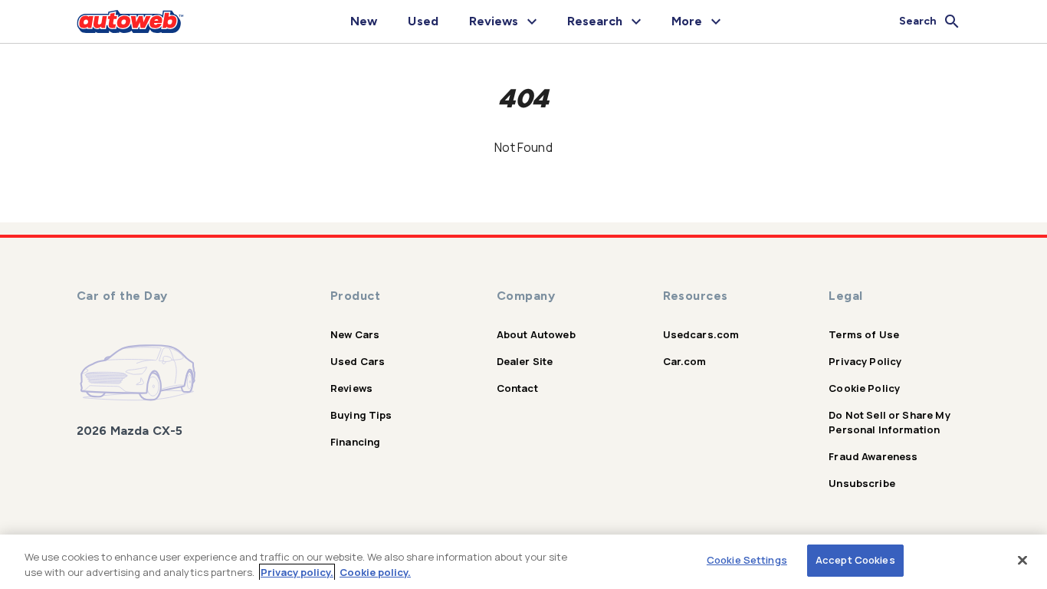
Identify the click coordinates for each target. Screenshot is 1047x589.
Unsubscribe (862, 483)
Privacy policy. (297, 572)
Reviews (351, 388)
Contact (517, 388)
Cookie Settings (747, 560)
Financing (355, 442)
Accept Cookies (855, 560)
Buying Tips (361, 415)
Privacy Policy (865, 361)
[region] (523, 562)
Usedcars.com (701, 334)
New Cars (354, 334)
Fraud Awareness (873, 456)
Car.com (685, 361)
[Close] (1022, 560)
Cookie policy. (375, 572)
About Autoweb (536, 334)
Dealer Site (525, 361)
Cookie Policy (864, 388)
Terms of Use (864, 334)
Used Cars (357, 361)
